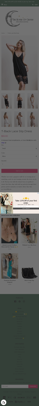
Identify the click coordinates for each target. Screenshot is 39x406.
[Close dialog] (38, 193)
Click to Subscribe (26, 208)
